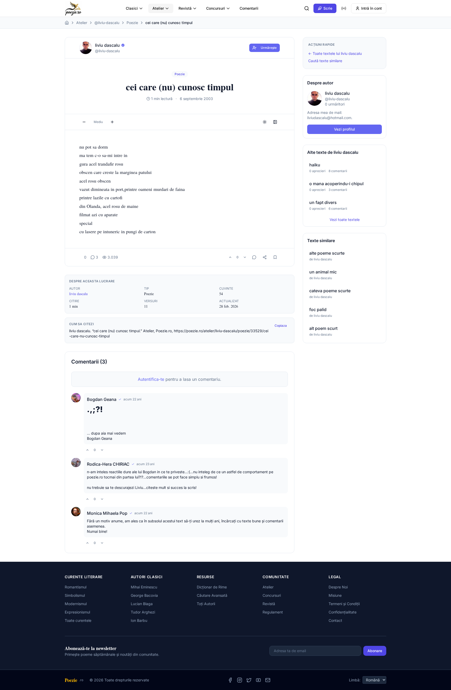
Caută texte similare (325, 61)
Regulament (273, 612)
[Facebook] (230, 680)
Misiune (335, 595)
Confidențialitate (343, 612)
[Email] (267, 680)
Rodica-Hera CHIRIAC (108, 464)
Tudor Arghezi (143, 612)
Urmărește (269, 48)
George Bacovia (144, 595)
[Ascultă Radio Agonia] (344, 8)
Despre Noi (338, 587)
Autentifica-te (151, 379)
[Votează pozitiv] (230, 257)
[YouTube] (258, 680)
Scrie (327, 8)
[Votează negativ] (244, 257)
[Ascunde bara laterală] (275, 122)
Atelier (158, 8)
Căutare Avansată (212, 595)
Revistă (185, 8)
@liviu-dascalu (106, 22)
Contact (335, 620)
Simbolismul (75, 595)
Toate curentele (78, 620)
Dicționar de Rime (212, 587)
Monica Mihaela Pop (107, 513)
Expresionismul (77, 612)
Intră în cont (371, 8)
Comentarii (249, 8)
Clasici (132, 8)
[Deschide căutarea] (306, 8)
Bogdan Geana (101, 399)
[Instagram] (239, 680)
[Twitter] (249, 680)
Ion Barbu (139, 620)
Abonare (374, 650)
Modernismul (76, 603)
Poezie (132, 22)
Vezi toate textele (345, 219)
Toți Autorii (206, 603)
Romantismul (75, 587)
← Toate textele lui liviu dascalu (335, 53)
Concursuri (215, 8)
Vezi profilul (344, 129)
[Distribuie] (264, 257)
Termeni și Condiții (344, 603)
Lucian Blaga (142, 603)
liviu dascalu (78, 293)
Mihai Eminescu (144, 587)
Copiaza (281, 326)
